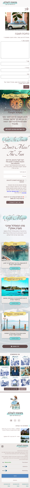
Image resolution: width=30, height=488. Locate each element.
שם (27, 61)
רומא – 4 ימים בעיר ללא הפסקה (12, 436)
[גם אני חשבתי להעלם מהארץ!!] (15, 371)
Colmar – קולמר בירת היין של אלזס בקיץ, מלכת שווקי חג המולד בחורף (11, 429)
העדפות (15, 480)
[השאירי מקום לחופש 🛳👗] (25, 371)
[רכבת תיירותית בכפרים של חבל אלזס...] (4, 381)
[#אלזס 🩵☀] (15, 381)
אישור (15, 476)
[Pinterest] (11, 420)
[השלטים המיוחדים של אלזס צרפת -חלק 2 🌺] (25, 361)
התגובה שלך (25, 40)
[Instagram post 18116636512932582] (4, 371)
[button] (2, 446)
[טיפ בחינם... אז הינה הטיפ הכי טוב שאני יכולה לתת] (4, 361)
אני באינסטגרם (15, 354)
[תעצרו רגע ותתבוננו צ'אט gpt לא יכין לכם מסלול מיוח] (25, 381)
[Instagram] (15, 420)
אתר (28, 74)
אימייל (27, 67)
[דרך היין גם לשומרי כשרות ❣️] (15, 361)
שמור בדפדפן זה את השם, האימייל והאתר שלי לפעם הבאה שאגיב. (16, 82)
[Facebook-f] (19, 420)
